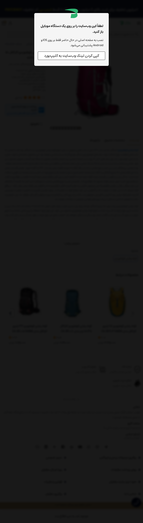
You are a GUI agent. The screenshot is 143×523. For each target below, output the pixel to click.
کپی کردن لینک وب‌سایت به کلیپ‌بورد (71, 56)
